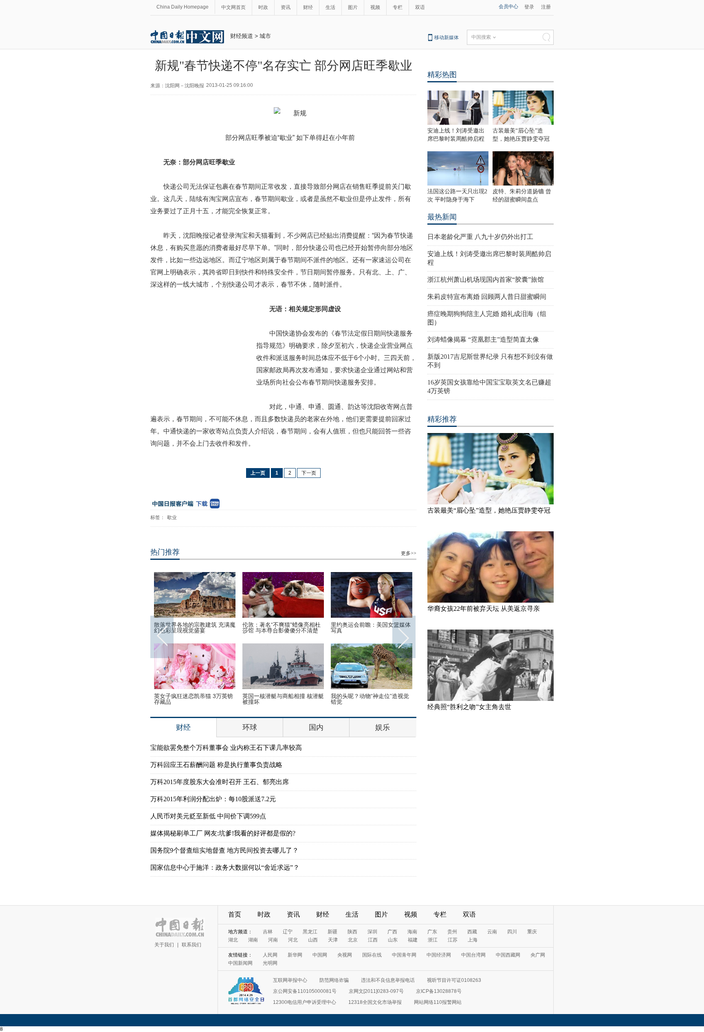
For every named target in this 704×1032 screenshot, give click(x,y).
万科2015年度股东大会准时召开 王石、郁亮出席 (219, 781)
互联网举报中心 (290, 980)
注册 (546, 7)
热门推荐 (165, 552)
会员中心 (508, 6)
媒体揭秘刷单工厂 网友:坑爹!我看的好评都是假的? (222, 833)
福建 (413, 940)
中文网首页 (233, 7)
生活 (330, 7)
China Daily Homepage (182, 7)
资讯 (285, 7)
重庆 (532, 932)
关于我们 (164, 945)
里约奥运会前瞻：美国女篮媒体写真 (371, 627)
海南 (412, 932)
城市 (265, 36)
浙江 (433, 940)
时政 (263, 7)
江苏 (453, 940)
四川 (512, 932)
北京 (353, 940)
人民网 (270, 955)
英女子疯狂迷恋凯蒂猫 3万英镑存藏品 (193, 699)
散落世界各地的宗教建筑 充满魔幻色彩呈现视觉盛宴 (194, 627)
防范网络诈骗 (334, 980)
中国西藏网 (508, 955)
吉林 (268, 932)
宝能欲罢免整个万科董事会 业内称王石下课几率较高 (226, 747)
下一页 (308, 473)
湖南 (253, 940)
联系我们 (191, 945)
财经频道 (241, 36)
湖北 (233, 940)
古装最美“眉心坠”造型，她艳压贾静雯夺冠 (488, 510)
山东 (393, 940)
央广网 (537, 955)
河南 (273, 940)
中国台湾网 (473, 955)
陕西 (352, 932)
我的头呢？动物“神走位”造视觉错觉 (370, 699)
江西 (373, 940)
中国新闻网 (240, 963)
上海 (472, 940)
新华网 (295, 955)
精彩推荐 (442, 419)
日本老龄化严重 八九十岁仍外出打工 (480, 236)
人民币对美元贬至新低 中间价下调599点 (208, 816)
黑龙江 (310, 932)
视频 (375, 7)
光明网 (270, 963)
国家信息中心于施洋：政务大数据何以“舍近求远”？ (224, 867)
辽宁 (288, 932)
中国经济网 (439, 955)
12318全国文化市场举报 (375, 1002)
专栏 (398, 7)
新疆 (332, 932)
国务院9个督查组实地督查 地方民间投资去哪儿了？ (224, 850)
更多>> (408, 553)
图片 (353, 7)
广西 (392, 932)
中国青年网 (404, 955)
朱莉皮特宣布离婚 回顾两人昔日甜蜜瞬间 (486, 296)
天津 (333, 940)
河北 (293, 940)
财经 (308, 7)
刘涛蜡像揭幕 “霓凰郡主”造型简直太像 (483, 339)
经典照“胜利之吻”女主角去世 (469, 706)
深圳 (372, 932)
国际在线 (372, 955)
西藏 (472, 932)
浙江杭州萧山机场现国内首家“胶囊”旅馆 (485, 279)
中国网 (319, 955)
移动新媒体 (446, 37)
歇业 (172, 517)
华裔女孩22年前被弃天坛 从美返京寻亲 (483, 608)
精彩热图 (442, 75)
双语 (420, 7)
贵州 (452, 932)
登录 (529, 7)
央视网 (344, 955)
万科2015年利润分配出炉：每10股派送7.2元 (213, 799)
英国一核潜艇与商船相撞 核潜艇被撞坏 (283, 699)
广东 (432, 932)
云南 (492, 932)
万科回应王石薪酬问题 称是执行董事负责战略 (216, 764)
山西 (313, 940)
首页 (234, 914)
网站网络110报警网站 (438, 1002)
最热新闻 (442, 217)
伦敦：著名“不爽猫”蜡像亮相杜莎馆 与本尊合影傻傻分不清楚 (281, 627)
